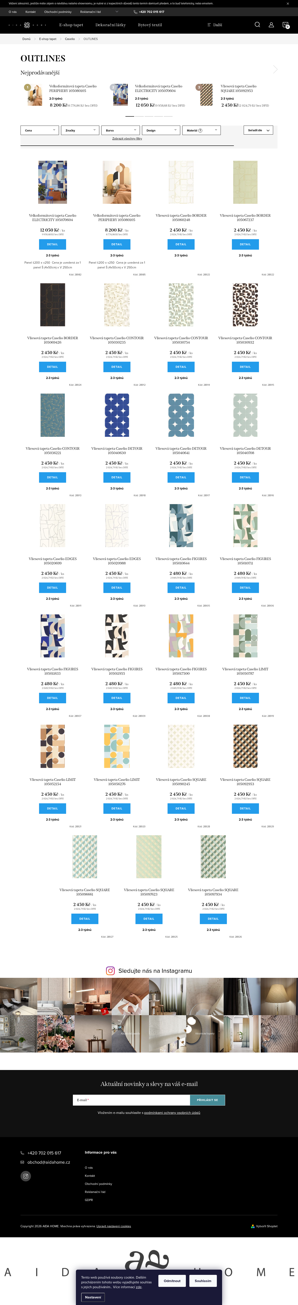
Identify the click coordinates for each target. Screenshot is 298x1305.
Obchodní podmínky (58, 12)
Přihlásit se (207, 1100)
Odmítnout (172, 1280)
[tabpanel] (63, 95)
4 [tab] (158, 116)
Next (275, 69)
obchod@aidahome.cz (48, 1162)
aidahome (26, 1176)
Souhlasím (203, 1280)
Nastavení (93, 1297)
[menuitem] (71, 25)
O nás (13, 12)
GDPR (89, 1200)
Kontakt (31, 12)
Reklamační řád (90, 12)
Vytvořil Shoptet (266, 1226)
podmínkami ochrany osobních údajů (172, 1112)
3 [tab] (149, 116)
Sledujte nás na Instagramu (155, 970)
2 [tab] (139, 116)
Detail (52, 244)
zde (139, 1286)
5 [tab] (168, 116)
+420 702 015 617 (44, 1153)
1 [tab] (129, 116)
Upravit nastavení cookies (113, 1226)
